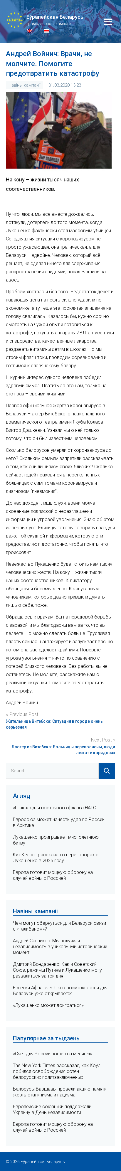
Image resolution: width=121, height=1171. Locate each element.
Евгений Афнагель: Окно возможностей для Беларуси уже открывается (60, 990)
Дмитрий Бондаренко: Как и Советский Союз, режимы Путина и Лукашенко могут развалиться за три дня (58, 970)
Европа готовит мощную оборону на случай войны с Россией (53, 875)
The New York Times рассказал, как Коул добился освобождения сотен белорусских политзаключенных (56, 1071)
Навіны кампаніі (25, 85)
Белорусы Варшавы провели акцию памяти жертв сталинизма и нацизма (60, 1092)
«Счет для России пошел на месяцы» (52, 1054)
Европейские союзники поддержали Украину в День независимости (52, 1109)
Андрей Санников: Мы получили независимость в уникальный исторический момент (60, 946)
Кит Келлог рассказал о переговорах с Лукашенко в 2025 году (55, 857)
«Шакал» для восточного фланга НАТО (54, 808)
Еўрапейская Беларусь (54, 17)
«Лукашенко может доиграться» (48, 1005)
